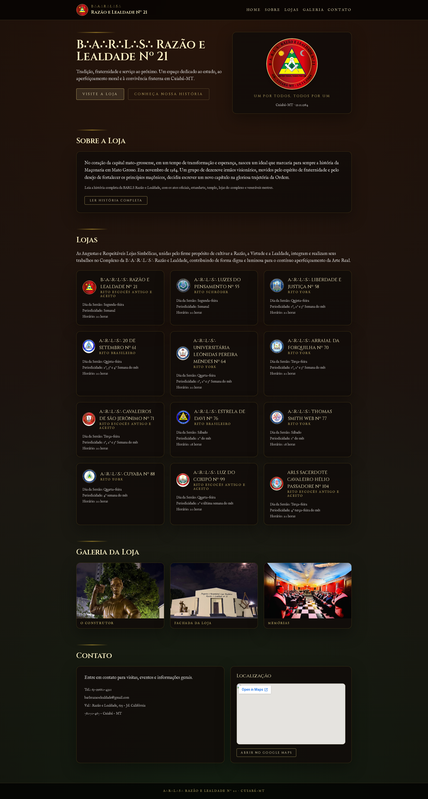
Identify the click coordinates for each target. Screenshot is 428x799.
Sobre (272, 10)
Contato (340, 10)
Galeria (313, 10)
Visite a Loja (100, 94)
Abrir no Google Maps (266, 753)
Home (253, 10)
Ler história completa (116, 200)
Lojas (291, 10)
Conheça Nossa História (168, 94)
